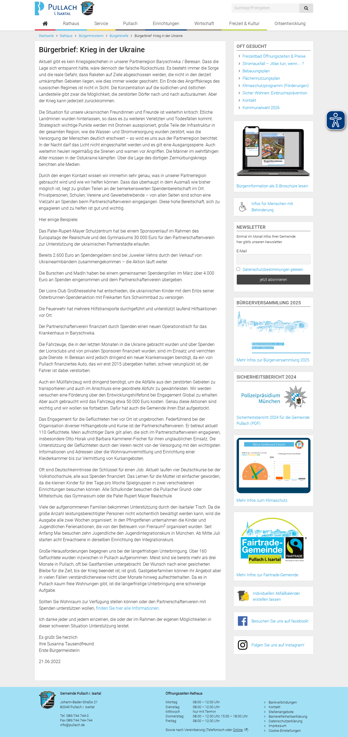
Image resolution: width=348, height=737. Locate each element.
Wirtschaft (204, 23)
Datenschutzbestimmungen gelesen (273, 269)
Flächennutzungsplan (261, 78)
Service (101, 23)
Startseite (46, 36)
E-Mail (242, 251)
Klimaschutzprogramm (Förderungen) (276, 85)
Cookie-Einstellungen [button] (285, 731)
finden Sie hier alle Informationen (127, 608)
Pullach (130, 23)
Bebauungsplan (256, 71)
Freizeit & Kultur (244, 23)
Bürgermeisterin (91, 36)
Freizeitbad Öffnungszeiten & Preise (274, 56)
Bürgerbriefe (119, 36)
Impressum (278, 726)
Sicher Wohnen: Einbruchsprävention (275, 93)
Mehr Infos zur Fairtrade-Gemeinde (267, 574)
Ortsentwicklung (290, 23)
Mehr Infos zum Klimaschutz (262, 500)
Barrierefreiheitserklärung (288, 716)
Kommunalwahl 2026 (261, 107)
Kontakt (249, 100)
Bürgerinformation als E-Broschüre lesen (272, 186)
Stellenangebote (281, 712)
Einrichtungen (166, 23)
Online (238, 730)
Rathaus (71, 23)
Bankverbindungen (283, 702)
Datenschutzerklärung (285, 721)
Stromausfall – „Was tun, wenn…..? (273, 63)
